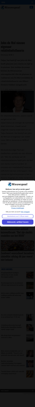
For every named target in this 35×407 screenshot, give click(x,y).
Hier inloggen (25, 212)
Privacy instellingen (17, 208)
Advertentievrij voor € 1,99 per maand (17, 216)
